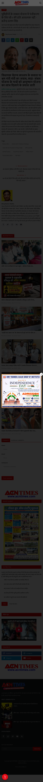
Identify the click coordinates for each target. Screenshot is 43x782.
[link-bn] (21, 391)
